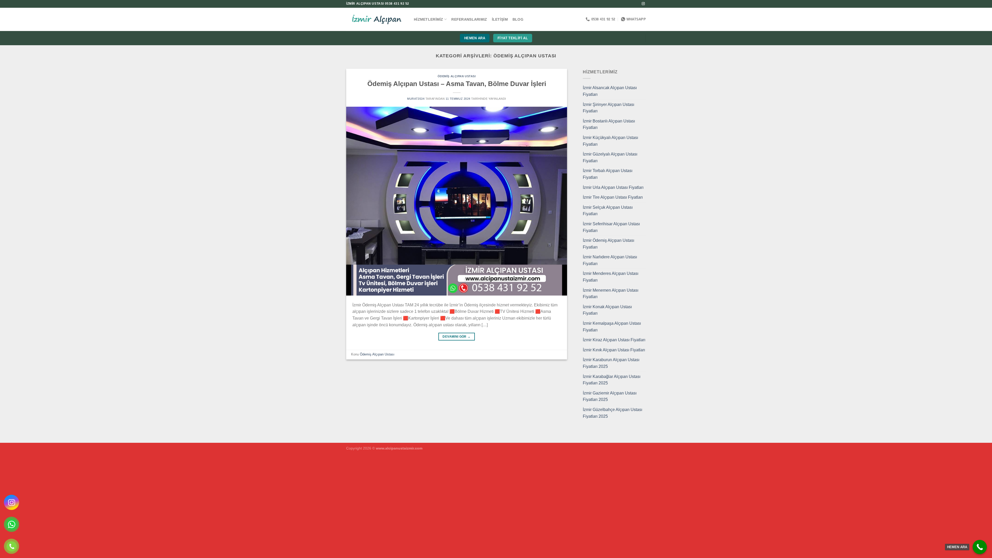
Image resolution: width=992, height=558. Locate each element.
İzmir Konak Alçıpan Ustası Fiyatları (607, 310)
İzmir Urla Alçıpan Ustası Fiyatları (613, 187)
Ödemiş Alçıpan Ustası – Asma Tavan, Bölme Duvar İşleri (456, 83)
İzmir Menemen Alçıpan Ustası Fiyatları (610, 293)
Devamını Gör (456, 336)
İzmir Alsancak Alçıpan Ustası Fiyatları (610, 91)
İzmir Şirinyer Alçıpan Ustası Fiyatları (608, 107)
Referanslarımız (469, 19)
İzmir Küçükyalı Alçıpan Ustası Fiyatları (610, 140)
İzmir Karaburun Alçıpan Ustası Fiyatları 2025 (611, 363)
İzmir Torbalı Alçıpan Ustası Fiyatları (607, 174)
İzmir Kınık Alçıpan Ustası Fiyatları (614, 350)
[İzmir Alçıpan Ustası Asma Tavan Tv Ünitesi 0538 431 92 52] (376, 19)
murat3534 (415, 98)
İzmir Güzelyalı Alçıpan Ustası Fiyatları (610, 157)
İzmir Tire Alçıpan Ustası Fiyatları (613, 197)
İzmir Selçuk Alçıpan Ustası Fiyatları (608, 210)
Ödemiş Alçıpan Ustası (457, 76)
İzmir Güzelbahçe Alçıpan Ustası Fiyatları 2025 (612, 413)
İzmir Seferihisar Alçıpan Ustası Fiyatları (611, 227)
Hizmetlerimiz (428, 19)
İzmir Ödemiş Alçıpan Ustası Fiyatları (608, 243)
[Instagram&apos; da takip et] (643, 4)
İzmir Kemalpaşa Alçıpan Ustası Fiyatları (612, 326)
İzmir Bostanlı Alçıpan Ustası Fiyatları (609, 124)
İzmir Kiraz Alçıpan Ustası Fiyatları (614, 340)
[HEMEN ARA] (980, 547)
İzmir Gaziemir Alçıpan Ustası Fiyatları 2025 (610, 396)
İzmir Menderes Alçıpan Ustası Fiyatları (610, 276)
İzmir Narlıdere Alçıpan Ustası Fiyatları (610, 260)
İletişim (500, 19)
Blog (518, 19)
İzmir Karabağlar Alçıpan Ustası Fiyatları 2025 (611, 379)
